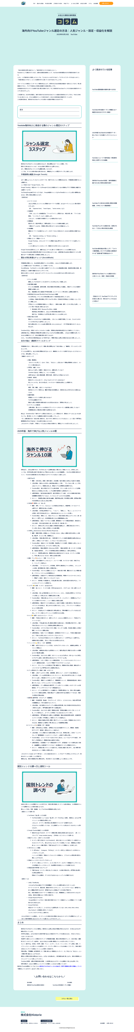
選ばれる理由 (40, 3)
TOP (34, 3)
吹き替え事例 (48, 3)
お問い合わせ (105, 3)
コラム (90, 3)
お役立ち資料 (83, 3)
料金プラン (66, 3)
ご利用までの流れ (57, 3)
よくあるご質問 (75, 3)
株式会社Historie (31, 1015)
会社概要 (96, 3)
